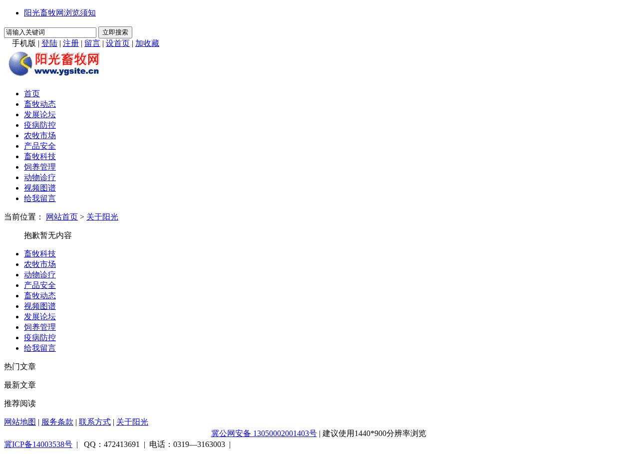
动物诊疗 (40, 177)
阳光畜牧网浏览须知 (60, 12)
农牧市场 (40, 135)
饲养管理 (40, 167)
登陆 (49, 43)
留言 (92, 43)
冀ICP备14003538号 (38, 444)
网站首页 (62, 217)
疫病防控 (40, 125)
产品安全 (40, 146)
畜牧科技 (40, 156)
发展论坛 (40, 114)
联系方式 (95, 422)
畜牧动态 (40, 104)
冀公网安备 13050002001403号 (264, 433)
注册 (71, 43)
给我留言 (40, 198)
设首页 (118, 43)
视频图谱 (40, 188)
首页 (32, 93)
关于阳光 (102, 217)
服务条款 (57, 422)
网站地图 (20, 422)
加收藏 (147, 43)
